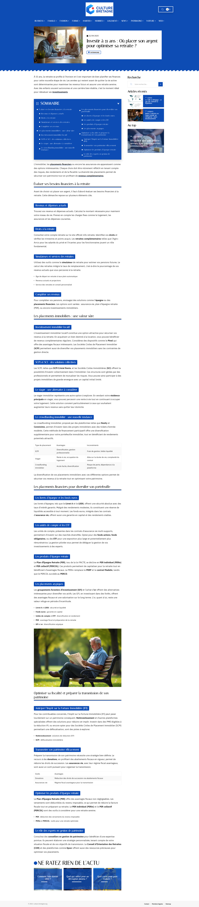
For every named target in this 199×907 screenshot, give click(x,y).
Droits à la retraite (48, 118)
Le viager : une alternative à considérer (56, 143)
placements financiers (61, 164)
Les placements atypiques (94, 128)
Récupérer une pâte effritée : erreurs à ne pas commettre (145, 142)
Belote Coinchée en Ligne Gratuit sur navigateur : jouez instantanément (152, 116)
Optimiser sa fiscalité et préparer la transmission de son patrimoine (95, 134)
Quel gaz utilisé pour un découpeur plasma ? (77, 877)
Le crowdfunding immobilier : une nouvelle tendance (58, 149)
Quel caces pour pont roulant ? (107, 877)
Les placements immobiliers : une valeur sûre (56, 131)
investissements (60, 92)
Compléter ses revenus (50, 126)
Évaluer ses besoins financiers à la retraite (55, 109)
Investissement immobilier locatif (54, 135)
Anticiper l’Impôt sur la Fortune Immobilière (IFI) (101, 140)
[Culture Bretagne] (99, 9)
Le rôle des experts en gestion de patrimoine (97, 155)
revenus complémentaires (90, 175)
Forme (149, 98)
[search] (162, 9)
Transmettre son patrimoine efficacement (100, 145)
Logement (137, 137)
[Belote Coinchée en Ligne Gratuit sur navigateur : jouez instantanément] (135, 115)
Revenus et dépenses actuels (52, 114)
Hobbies (150, 111)
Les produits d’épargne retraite (96, 124)
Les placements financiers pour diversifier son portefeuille (99, 110)
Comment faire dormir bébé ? (48, 877)
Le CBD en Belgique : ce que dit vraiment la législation (153, 101)
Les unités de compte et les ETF (96, 120)
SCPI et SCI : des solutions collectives (56, 139)
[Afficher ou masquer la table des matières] (89, 103)
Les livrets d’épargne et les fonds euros (99, 116)
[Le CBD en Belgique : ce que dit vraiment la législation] (135, 101)
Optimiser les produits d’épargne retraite (100, 150)
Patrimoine (94, 52)
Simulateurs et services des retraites (55, 122)
